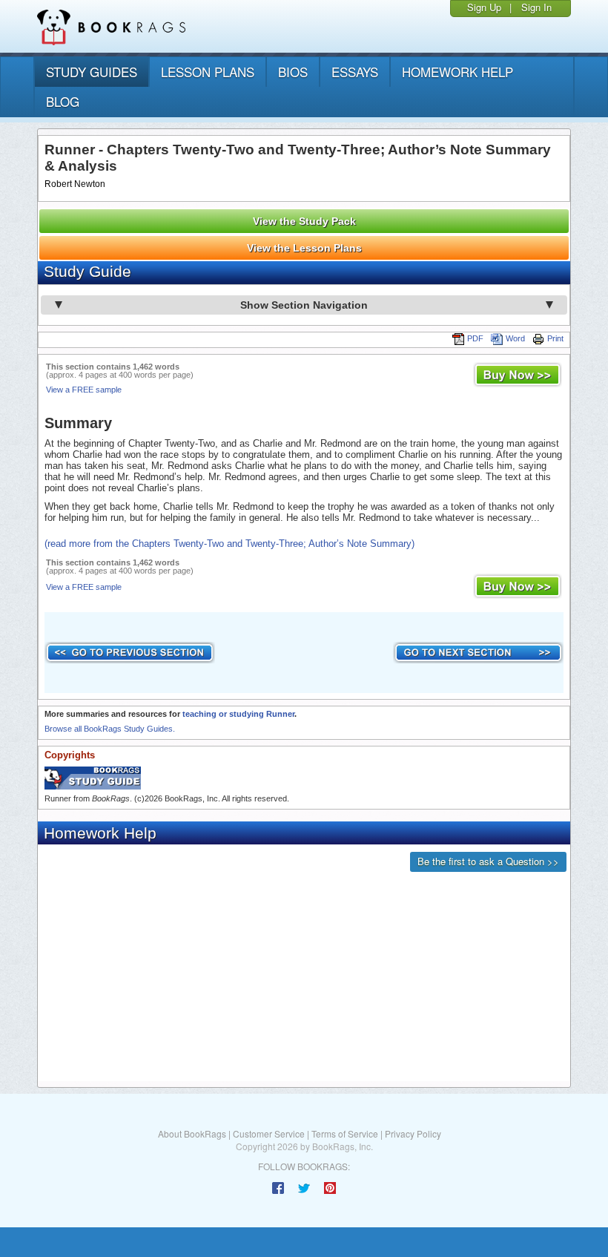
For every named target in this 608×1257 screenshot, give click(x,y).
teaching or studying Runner (238, 713)
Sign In (536, 7)
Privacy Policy (413, 1133)
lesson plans (207, 71)
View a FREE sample (84, 389)
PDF (475, 338)
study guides (91, 71)
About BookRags (192, 1133)
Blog (62, 101)
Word (515, 338)
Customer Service (269, 1133)
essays (354, 71)
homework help (457, 71)
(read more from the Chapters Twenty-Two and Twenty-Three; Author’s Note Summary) (229, 543)
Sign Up (484, 7)
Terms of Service (344, 1133)
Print (555, 338)
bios (293, 71)
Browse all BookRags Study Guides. (109, 728)
